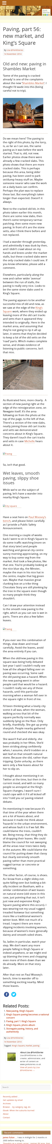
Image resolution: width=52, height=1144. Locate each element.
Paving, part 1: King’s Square (21, 1028)
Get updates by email (13, 1107)
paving (36, 1052)
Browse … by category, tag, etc (17, 1114)
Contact (6, 1124)
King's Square (18, 1052)
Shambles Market (33, 83)
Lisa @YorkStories (15, 50)
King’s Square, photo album (20, 1032)
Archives (7, 1110)
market (29, 1052)
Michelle (29, 442)
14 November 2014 (12, 54)
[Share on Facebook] (6, 1003)
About (5, 1121)
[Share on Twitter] (13, 1003)
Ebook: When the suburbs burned (18, 1117)
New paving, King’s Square (20, 1018)
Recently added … (11, 1103)
